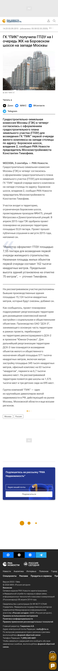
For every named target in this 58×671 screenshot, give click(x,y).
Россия (18, 416)
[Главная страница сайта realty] (17, 21)
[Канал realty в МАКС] (8, 555)
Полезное (43, 571)
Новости (7, 571)
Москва (7, 416)
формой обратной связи (28, 635)
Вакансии (7, 588)
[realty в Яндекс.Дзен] (19, 555)
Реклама (23, 576)
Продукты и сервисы (41, 576)
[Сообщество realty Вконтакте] (30, 555)
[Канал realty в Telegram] (41, 555)
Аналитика (19, 571)
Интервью (31, 571)
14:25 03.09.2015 (10, 28)
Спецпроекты (9, 576)
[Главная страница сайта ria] (3, 21)
